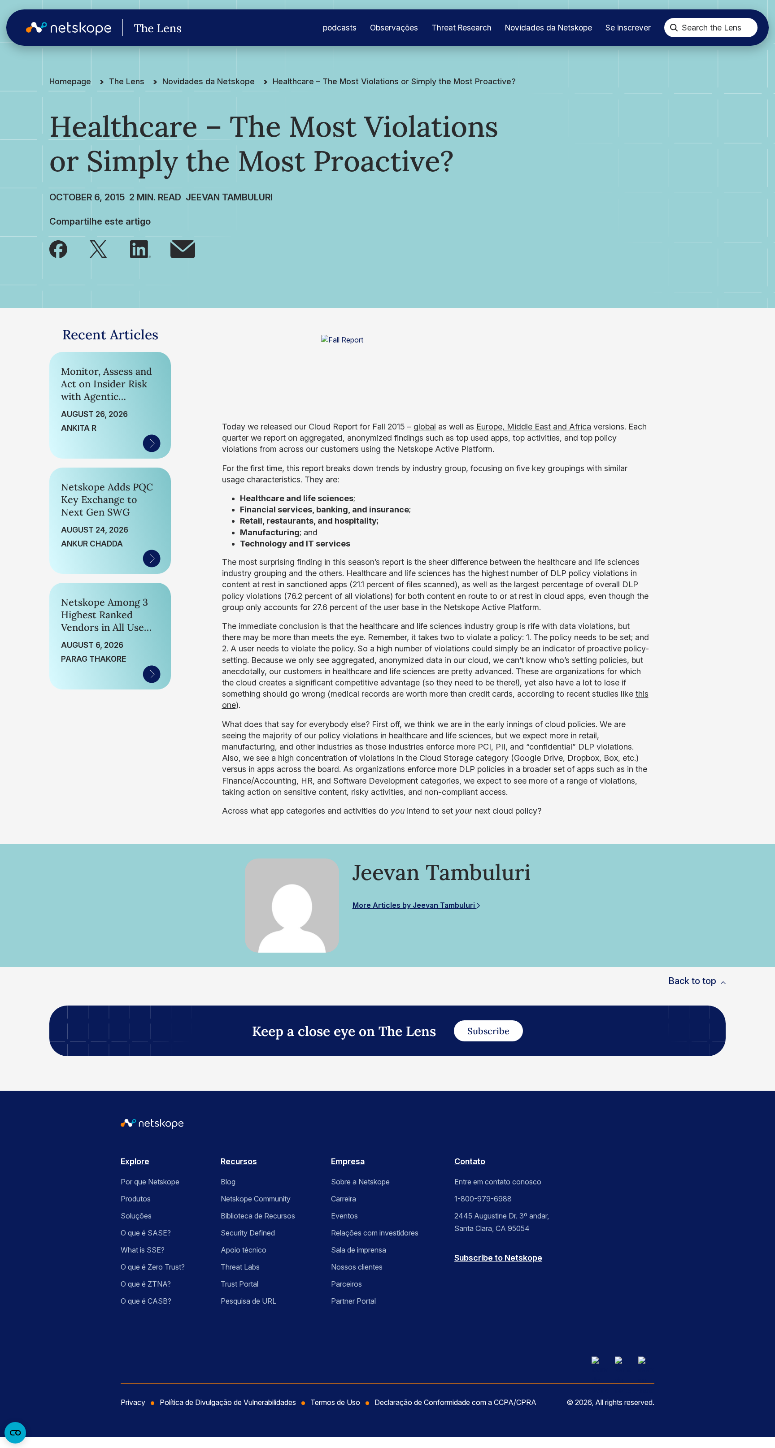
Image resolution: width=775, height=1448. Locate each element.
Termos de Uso (335, 1402)
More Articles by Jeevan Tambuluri (415, 905)
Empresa (348, 1161)
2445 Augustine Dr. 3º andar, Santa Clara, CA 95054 (501, 1222)
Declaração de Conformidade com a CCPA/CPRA (455, 1402)
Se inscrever (628, 27)
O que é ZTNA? (146, 1283)
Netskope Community (256, 1198)
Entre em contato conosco (497, 1181)
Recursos (239, 1161)
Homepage (70, 81)
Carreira (343, 1198)
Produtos (136, 1198)
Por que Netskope (150, 1181)
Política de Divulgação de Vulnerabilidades (228, 1402)
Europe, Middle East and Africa (533, 426)
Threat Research (461, 27)
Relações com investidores (374, 1232)
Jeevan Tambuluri (229, 197)
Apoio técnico (243, 1249)
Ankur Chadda (92, 543)
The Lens (126, 81)
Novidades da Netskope (548, 27)
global (425, 426)
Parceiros (346, 1283)
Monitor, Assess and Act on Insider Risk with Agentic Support (106, 384)
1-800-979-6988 (483, 1198)
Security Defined (248, 1232)
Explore (135, 1161)
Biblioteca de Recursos (258, 1215)
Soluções (136, 1215)
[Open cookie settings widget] (15, 1433)
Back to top (692, 980)
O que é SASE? (146, 1232)
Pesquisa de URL (248, 1300)
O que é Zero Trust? (153, 1266)
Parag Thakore (93, 658)
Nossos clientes (357, 1266)
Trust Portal (239, 1283)
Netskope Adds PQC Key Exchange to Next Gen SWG (107, 499)
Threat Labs (240, 1266)
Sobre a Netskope (360, 1181)
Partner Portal (353, 1300)
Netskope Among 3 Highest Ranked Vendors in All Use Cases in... (104, 614)
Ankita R (78, 428)
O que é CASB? (146, 1300)
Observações (394, 27)
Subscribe (488, 1030)
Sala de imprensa (358, 1249)
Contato (469, 1161)
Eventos (344, 1215)
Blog (228, 1181)
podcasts (340, 27)
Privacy (133, 1402)
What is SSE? (143, 1249)
